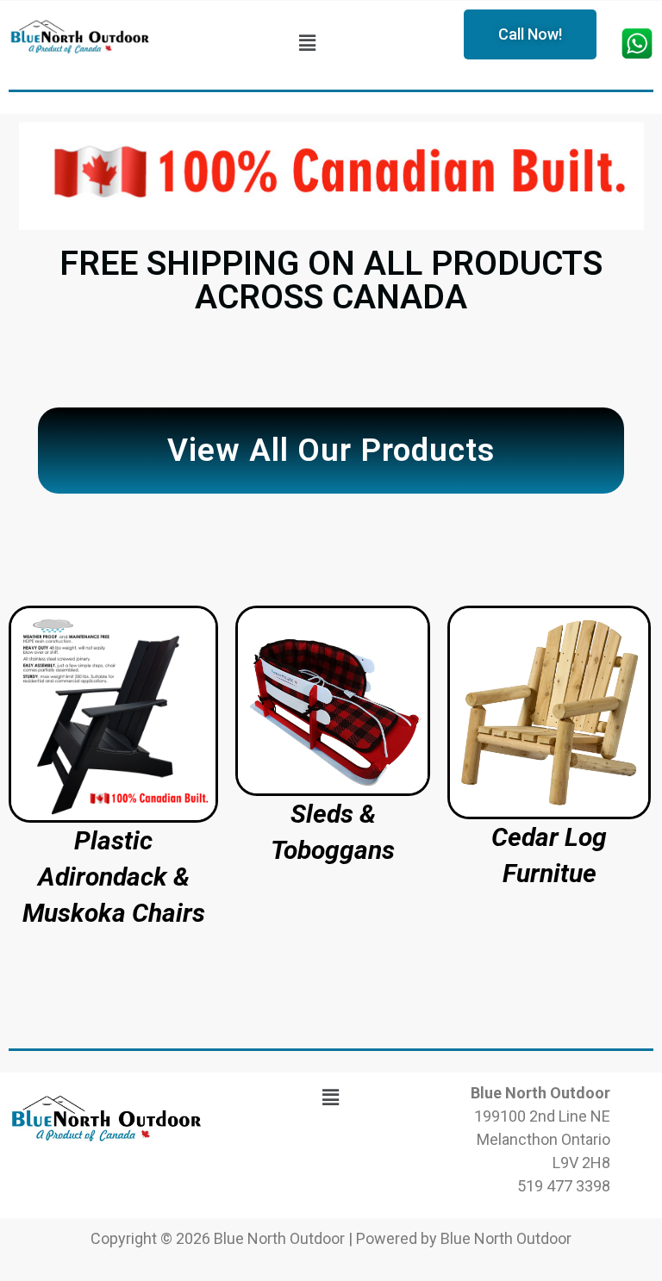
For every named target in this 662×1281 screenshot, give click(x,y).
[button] (307, 43)
